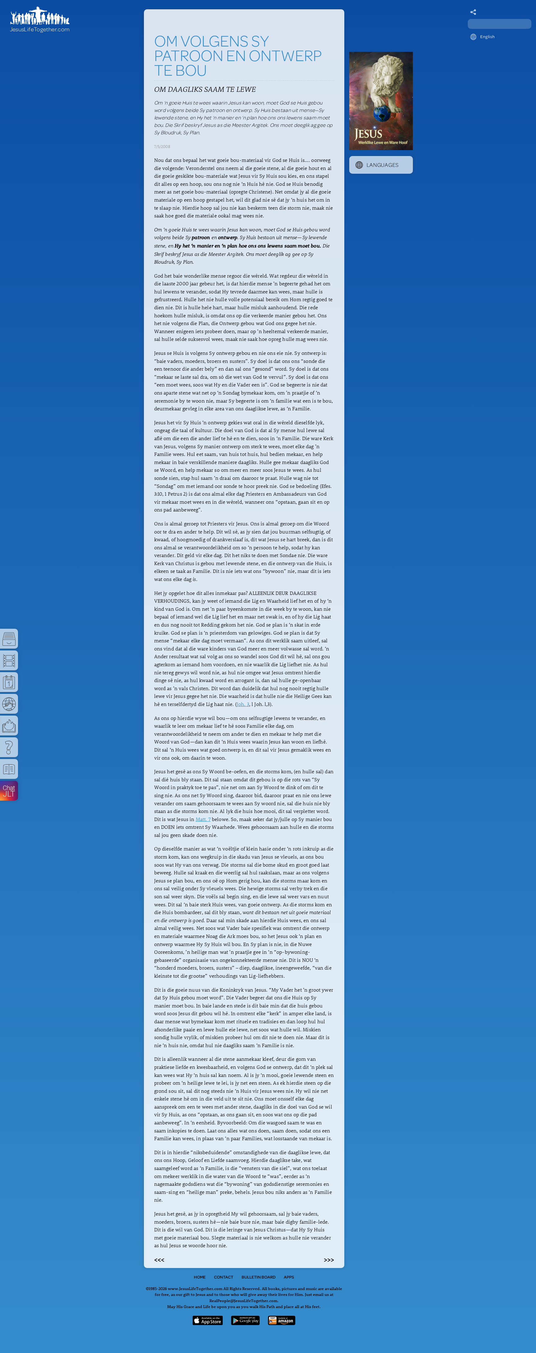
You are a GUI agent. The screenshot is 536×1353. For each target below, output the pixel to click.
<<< (159, 1259)
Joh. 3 (243, 704)
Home (200, 1277)
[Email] (473, 12)
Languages (383, 165)
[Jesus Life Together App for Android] (245, 1323)
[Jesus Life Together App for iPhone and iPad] (208, 1323)
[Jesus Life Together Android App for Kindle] (282, 1323)
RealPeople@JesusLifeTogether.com (243, 1300)
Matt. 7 (203, 819)
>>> (329, 1259)
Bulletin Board (258, 1277)
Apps (289, 1277)
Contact (223, 1277)
